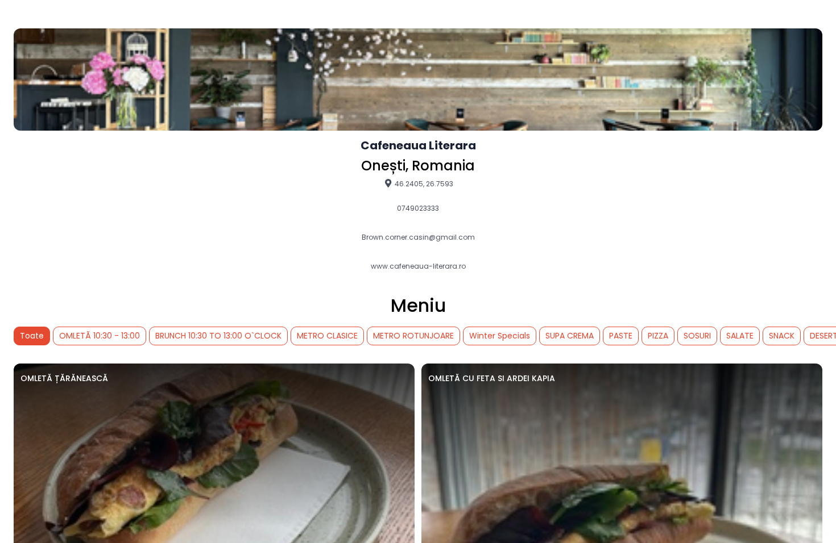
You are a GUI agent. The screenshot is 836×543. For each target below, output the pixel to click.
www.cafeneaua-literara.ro (418, 266)
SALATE (740, 335)
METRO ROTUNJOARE (413, 335)
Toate (32, 335)
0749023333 (418, 208)
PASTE (620, 335)
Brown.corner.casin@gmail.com (418, 237)
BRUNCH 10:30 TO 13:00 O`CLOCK (218, 335)
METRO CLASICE (327, 335)
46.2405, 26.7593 (423, 183)
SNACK (781, 335)
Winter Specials (499, 335)
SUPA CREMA (569, 335)
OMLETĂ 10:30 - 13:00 (99, 335)
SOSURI (697, 335)
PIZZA (658, 335)
